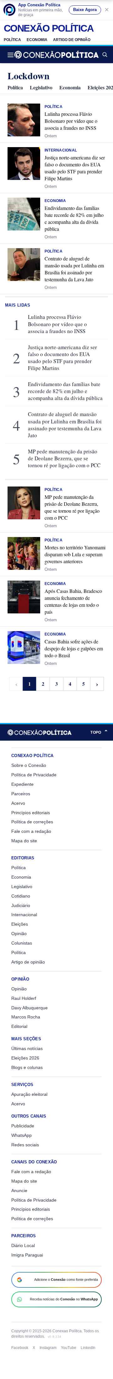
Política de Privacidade (33, 774)
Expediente (22, 784)
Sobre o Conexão (28, 765)
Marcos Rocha (25, 1016)
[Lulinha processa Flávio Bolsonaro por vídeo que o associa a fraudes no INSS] (24, 120)
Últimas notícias (27, 1048)
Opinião (19, 933)
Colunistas (21, 943)
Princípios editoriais (30, 812)
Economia (37, 40)
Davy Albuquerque (29, 1007)
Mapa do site (24, 840)
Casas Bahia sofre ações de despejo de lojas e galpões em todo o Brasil (74, 648)
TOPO (99, 732)
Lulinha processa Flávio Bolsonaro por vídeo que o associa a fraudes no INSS (71, 120)
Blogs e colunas (27, 1067)
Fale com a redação (31, 831)
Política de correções (32, 821)
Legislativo (41, 87)
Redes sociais (25, 1144)
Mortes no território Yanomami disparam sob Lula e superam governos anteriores (75, 554)
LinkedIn (88, 1348)
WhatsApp (21, 1135)
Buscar (104, 54)
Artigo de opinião (71, 40)
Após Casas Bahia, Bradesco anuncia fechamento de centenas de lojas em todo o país (73, 601)
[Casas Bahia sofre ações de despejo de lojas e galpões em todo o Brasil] (24, 647)
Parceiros (20, 793)
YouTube (68, 1348)
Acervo (18, 803)
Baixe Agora (85, 10)
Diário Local (23, 1245)
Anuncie (19, 1190)
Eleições (19, 924)
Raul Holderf (23, 998)
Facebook (19, 1348)
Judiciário (20, 905)
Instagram (48, 1348)
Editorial (19, 1026)
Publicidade (22, 1125)
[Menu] (12, 54)
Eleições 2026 (25, 1057)
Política (12, 40)
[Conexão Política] (56, 54)
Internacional (61, 150)
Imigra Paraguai (27, 1254)
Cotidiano (20, 895)
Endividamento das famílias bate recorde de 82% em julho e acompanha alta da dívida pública (74, 218)
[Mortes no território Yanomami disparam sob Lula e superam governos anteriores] (24, 553)
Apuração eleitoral (29, 1094)
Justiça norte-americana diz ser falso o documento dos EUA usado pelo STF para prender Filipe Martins (75, 168)
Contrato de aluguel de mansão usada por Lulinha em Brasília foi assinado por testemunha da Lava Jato (74, 269)
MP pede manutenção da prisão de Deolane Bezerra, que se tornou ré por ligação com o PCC (64, 458)
